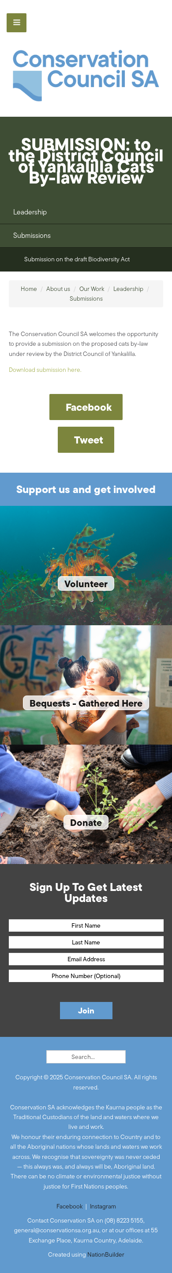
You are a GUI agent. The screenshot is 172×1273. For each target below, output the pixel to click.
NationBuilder (105, 1254)
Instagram (103, 1206)
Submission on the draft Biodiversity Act (77, 259)
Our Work (91, 288)
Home (29, 288)
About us (58, 288)
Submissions (32, 235)
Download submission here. (45, 369)
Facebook (69, 1206)
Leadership (30, 212)
